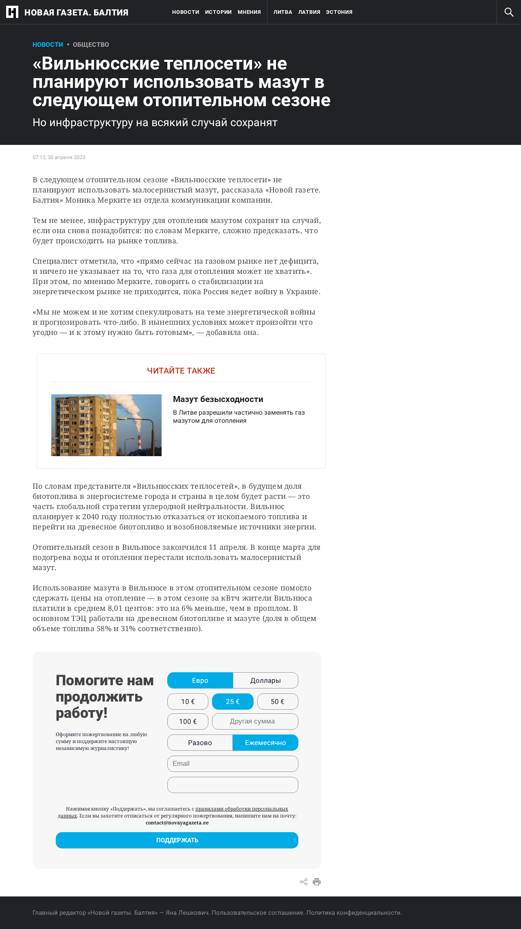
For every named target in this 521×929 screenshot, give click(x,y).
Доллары (265, 680)
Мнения (249, 12)
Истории (218, 12)
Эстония (339, 12)
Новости (185, 12)
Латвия (309, 12)
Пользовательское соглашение (257, 912)
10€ (188, 701)
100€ (188, 721)
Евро (200, 680)
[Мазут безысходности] (181, 411)
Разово (200, 743)
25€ (233, 701)
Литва (283, 12)
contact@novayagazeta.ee (177, 822)
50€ (278, 701)
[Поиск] (509, 12)
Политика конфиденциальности (353, 912)
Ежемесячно (265, 743)
